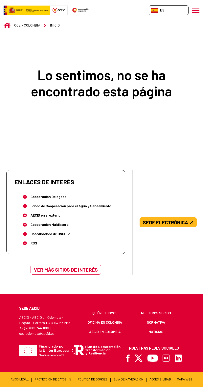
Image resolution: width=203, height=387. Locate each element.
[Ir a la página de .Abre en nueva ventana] (27, 10)
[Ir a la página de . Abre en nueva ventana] (59, 10)
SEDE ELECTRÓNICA (165, 222)
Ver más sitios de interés (66, 270)
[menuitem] (104, 313)
